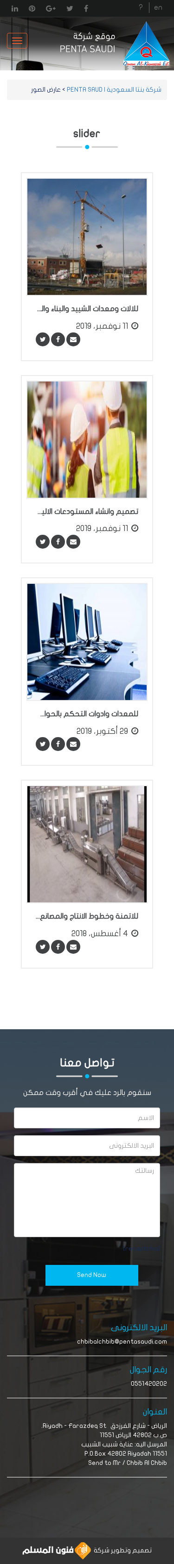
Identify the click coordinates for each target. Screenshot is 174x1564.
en (158, 7)
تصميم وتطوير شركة (121, 1550)
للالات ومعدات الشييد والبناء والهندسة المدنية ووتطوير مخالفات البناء (87, 309)
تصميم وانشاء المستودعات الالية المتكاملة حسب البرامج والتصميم (87, 511)
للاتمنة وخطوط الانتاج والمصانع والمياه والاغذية (87, 916)
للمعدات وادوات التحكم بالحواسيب (87, 714)
